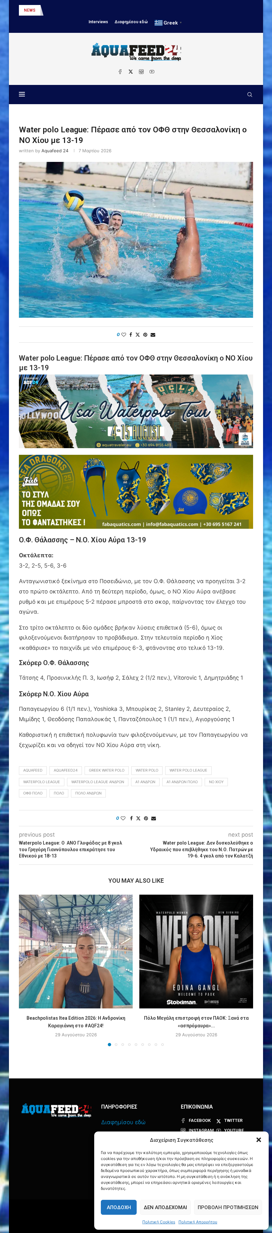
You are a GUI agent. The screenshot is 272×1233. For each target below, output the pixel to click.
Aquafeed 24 (54, 150)
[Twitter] (130, 71)
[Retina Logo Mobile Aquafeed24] (56, 1110)
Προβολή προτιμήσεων (228, 1207)
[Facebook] (120, 71)
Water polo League (188, 770)
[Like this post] (123, 334)
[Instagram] (141, 71)
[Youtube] (152, 71)
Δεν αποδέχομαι (165, 1207)
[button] (258, 1139)
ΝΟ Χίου (216, 782)
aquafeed (32, 770)
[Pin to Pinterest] (145, 334)
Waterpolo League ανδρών (97, 782)
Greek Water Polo (106, 770)
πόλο (59, 793)
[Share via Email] (153, 334)
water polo (147, 770)
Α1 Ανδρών (145, 782)
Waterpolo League (41, 782)
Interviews (98, 22)
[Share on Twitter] (137, 334)
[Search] (249, 94)
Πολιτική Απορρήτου (197, 1221)
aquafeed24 (66, 770)
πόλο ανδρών (88, 793)
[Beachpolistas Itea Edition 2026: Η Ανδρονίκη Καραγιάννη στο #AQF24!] (76, 951)
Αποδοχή (119, 1207)
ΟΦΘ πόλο (32, 793)
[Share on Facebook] (130, 334)
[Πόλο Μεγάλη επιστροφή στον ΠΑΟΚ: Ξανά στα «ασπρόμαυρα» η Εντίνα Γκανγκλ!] (196, 951)
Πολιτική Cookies (158, 1221)
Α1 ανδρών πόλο (182, 782)
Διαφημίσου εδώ (131, 22)
